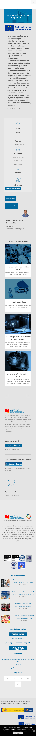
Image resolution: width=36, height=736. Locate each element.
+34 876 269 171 (19, 665)
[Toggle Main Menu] (33, 2)
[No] (34, 731)
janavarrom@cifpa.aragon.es (15, 229)
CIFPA (18, 132)
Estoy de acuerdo (18, 733)
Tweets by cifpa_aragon (12, 495)
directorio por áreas (19, 668)
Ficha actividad (10, 198)
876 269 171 (9, 227)
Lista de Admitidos (11, 206)
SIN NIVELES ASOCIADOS (13, 188)
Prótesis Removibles (18, 302)
